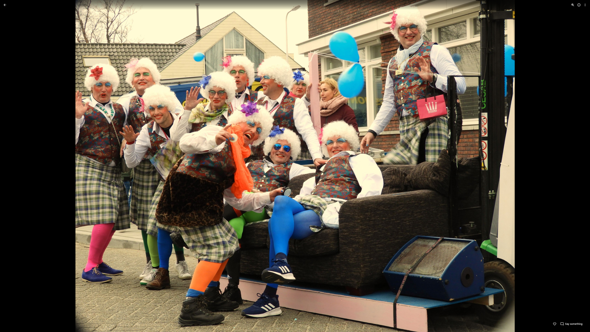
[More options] (585, 5)
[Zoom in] (573, 5)
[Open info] (579, 5)
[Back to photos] (5, 5)
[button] (8, 166)
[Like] (555, 324)
